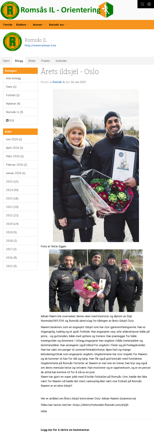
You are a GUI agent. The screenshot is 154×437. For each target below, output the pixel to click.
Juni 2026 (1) (14, 139)
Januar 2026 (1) (15, 173)
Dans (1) (11, 86)
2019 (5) (11, 232)
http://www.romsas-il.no (40, 45)
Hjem (6, 61)
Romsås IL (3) (14, 112)
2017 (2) (11, 249)
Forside (7, 24)
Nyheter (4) (13, 103)
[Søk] (142, 4)
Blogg (19, 61)
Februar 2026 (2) (16, 164)
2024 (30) (12, 190)
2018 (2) (11, 240)
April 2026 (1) (14, 147)
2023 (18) (12, 198)
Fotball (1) (13, 95)
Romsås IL (59, 82)
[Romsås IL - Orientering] (57, 10)
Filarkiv (45, 61)
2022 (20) (12, 207)
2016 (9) (11, 257)
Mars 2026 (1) (15, 156)
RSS (11, 120)
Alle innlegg (13, 78)
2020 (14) (12, 224)
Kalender (61, 61)
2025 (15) (12, 181)
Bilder (32, 61)
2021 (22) (12, 215)
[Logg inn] (149, 4)
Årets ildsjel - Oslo (70, 71)
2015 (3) (11, 266)
